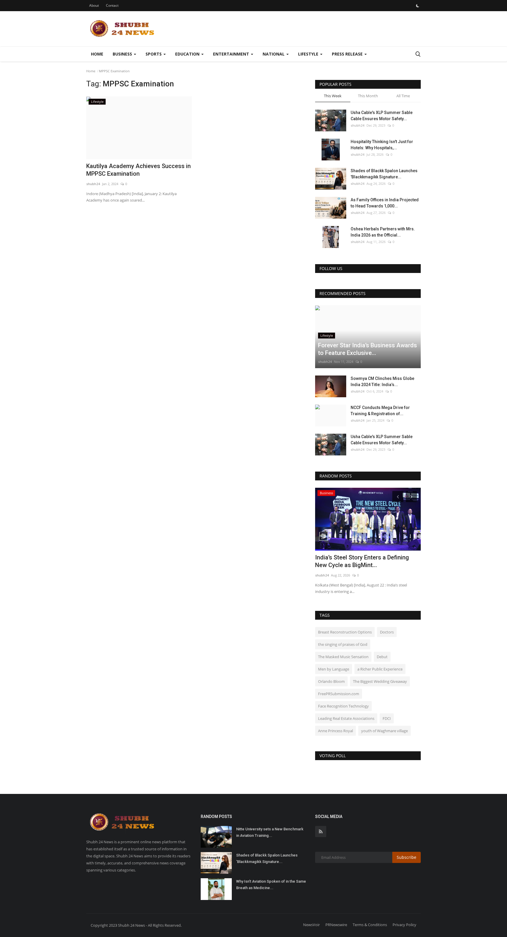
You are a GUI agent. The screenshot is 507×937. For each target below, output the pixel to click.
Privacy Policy (404, 924)
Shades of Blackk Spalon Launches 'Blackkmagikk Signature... (384, 173)
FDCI (387, 718)
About (94, 5)
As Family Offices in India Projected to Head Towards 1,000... (385, 202)
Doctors (387, 632)
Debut (382, 656)
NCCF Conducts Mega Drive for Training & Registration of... (380, 410)
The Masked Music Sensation (343, 656)
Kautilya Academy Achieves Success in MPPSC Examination (138, 169)
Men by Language (333, 669)
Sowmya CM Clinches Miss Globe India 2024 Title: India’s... (382, 381)
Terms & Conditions (370, 924)
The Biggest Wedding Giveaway (380, 681)
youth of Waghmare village (384, 730)
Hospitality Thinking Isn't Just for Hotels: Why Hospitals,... (382, 144)
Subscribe (406, 857)
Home (97, 54)
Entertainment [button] (231, 54)
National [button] (274, 54)
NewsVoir (311, 924)
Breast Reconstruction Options (345, 632)
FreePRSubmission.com (338, 693)
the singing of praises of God (342, 644)
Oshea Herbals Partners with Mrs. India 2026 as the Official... (383, 232)
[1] (417, 5)
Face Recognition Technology (343, 706)
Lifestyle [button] (309, 54)
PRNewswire (336, 924)
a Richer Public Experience (380, 669)
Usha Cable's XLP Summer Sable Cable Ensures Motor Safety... (382, 115)
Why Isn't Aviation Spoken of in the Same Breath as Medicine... (271, 884)
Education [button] (188, 54)
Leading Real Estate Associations (346, 718)
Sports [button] (154, 54)
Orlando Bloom (331, 681)
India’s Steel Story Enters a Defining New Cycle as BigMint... (362, 561)
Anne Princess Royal (335, 730)
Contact (112, 5)
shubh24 (93, 184)
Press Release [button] (348, 54)
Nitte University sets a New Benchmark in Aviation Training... (269, 832)
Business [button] (123, 54)
